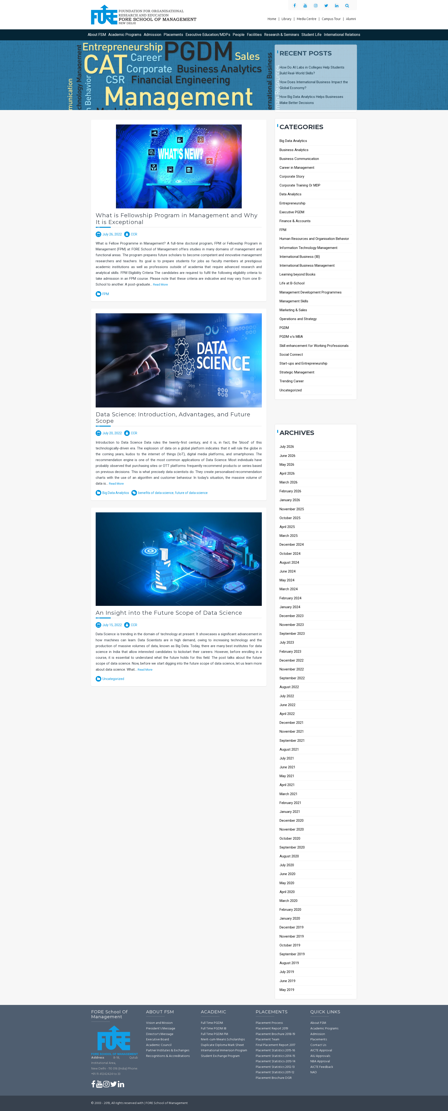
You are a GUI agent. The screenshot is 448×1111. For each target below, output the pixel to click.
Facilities (254, 34)
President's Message (160, 1028)
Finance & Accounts (295, 221)
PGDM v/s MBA (291, 337)
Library (288, 19)
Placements (173, 34)
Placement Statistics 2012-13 (275, 1067)
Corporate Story (292, 176)
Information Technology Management (308, 248)
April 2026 (287, 473)
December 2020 (292, 820)
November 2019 (292, 936)
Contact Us (318, 1045)
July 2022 (287, 696)
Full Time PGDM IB (213, 1028)
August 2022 (289, 687)
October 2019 (290, 945)
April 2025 (287, 527)
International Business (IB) (300, 257)
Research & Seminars (281, 34)
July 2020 (287, 865)
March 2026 (289, 482)
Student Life (311, 34)
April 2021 (287, 785)
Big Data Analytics (115, 493)
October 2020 (290, 838)
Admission (152, 34)
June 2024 (287, 571)
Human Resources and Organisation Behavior (314, 239)
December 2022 (292, 660)
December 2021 (292, 723)
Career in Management (297, 168)
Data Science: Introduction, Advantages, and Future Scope (173, 417)
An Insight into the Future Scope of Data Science (169, 612)
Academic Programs (124, 34)
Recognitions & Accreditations (168, 1056)
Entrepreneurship (292, 203)
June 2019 (287, 981)
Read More (160, 284)
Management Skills (294, 301)
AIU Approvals (320, 1056)
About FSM (97, 34)
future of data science (191, 493)
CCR (134, 234)
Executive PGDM (292, 212)
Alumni (351, 19)
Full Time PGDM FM (214, 1034)
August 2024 (289, 562)
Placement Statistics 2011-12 (275, 1072)
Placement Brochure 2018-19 (275, 1034)
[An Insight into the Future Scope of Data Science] (179, 559)
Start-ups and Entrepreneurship (303, 363)
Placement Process (269, 1023)
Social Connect (291, 354)
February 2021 (290, 803)
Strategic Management (297, 372)
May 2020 (287, 883)
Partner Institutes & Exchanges (167, 1050)
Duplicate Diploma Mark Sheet (222, 1045)
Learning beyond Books (297, 274)
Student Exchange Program (220, 1056)
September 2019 (292, 954)
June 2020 (287, 874)
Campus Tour (333, 19)
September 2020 (292, 847)
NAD (313, 1072)
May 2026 (287, 464)
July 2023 (287, 642)
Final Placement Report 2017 (275, 1045)
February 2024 (290, 598)
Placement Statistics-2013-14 (275, 1061)
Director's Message (159, 1034)
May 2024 (287, 580)
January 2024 (290, 607)
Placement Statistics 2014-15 (275, 1056)
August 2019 (289, 963)
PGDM (284, 328)
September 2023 (292, 633)
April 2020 (287, 892)
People (239, 34)
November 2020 (292, 829)
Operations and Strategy (298, 319)
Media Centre (308, 19)
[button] (349, 5)
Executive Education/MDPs (208, 34)
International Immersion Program (224, 1050)
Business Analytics (294, 150)
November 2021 (292, 731)
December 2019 (292, 927)
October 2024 (290, 554)
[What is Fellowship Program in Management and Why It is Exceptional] (179, 166)
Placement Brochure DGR (274, 1078)
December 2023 (292, 616)
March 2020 (289, 901)
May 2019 (287, 990)
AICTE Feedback (321, 1067)
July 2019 (287, 972)
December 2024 (292, 544)
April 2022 (287, 714)
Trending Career (292, 381)
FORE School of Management (167, 1103)
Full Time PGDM (212, 1023)
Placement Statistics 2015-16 (275, 1050)
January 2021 (290, 812)
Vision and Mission (159, 1023)
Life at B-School (292, 283)
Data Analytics (290, 194)
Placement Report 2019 (272, 1028)
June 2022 (287, 705)
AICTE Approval (321, 1050)
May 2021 (287, 776)
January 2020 (290, 918)
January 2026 (290, 500)
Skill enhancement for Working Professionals (314, 346)
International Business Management (307, 265)
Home (273, 19)
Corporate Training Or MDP (300, 185)
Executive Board (157, 1039)
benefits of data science (156, 493)
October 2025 (290, 518)
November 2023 (292, 625)
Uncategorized (113, 679)
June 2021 (287, 767)
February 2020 (290, 909)
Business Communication (299, 159)
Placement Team (267, 1039)
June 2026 (287, 456)
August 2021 (289, 749)
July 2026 (287, 447)
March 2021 (289, 794)
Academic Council (159, 1045)
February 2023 (290, 651)
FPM (105, 294)
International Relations (342, 34)
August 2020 (289, 856)
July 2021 (287, 758)
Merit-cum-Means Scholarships (223, 1039)
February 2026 (290, 491)
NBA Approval (320, 1061)
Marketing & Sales (293, 310)
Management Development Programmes (311, 292)
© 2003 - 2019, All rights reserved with (117, 1103)
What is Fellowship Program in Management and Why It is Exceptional (177, 218)
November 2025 (292, 509)
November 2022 (292, 669)
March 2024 (289, 589)
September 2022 (292, 678)
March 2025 (289, 536)
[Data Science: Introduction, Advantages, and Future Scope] (179, 360)
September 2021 (292, 740)
